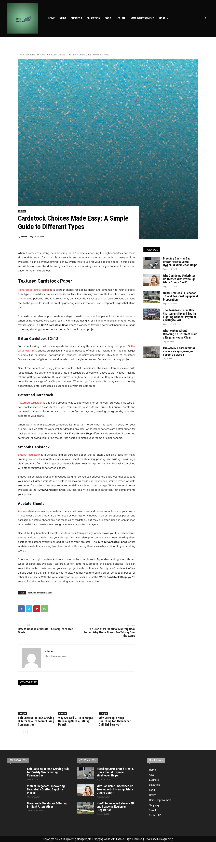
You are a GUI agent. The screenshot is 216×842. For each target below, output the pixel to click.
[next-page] (25, 732)
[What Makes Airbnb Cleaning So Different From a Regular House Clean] (151, 335)
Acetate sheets (27, 511)
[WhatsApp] (44, 608)
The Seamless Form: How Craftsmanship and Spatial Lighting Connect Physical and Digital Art (180, 315)
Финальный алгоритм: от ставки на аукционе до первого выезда (179, 351)
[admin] (31, 658)
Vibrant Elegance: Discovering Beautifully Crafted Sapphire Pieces (46, 789)
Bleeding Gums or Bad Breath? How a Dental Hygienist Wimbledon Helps (180, 262)
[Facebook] (21, 608)
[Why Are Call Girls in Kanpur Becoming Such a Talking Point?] (76, 702)
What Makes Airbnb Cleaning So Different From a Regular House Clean (180, 334)
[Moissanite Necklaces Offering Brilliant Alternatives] (15, 808)
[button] (206, 18)
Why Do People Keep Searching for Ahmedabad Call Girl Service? (115, 721)
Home (21, 54)
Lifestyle (41, 54)
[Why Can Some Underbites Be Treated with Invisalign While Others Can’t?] (151, 280)
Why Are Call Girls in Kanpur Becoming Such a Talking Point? (75, 721)
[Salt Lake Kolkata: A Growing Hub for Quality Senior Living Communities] (36, 702)
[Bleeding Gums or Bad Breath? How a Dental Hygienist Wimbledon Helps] (151, 263)
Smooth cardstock (29, 454)
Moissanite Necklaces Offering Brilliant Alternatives (46, 805)
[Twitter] (29, 608)
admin (24, 236)
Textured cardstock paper (33, 289)
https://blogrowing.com (55, 656)
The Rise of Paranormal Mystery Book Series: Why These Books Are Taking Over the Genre (109, 632)
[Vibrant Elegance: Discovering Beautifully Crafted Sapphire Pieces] (15, 790)
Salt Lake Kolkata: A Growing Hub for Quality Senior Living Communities (36, 721)
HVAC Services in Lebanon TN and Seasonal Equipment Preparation (180, 296)
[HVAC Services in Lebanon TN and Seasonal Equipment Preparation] (151, 297)
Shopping (30, 54)
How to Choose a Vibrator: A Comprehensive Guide (45, 630)
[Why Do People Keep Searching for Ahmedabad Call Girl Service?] (117, 702)
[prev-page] (20, 732)
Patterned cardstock (30, 402)
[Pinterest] (36, 608)
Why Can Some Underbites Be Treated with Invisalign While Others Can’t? (179, 279)
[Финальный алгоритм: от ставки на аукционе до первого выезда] (151, 352)
